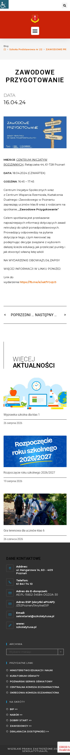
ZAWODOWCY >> (21, 725)
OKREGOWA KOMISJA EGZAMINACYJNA (34, 692)
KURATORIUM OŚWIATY (24, 675)
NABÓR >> (16, 714)
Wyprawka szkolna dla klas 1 (22, 414)
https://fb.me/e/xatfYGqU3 (38, 282)
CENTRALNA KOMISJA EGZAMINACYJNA (34, 687)
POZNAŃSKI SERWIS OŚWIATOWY (31, 681)
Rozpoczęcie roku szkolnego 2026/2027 (29, 472)
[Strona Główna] (5, 49)
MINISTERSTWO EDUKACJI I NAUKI (31, 670)
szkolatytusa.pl (26, 627)
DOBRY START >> (21, 720)
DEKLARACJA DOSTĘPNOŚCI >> (29, 731)
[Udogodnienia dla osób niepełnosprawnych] (4, 4)
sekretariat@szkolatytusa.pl (35, 616)
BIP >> (14, 709)
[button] (64, 5)
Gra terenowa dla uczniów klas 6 (24, 530)
